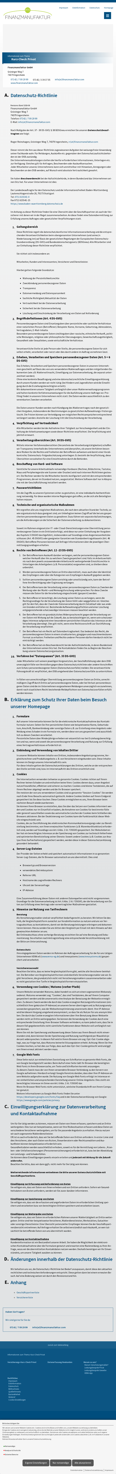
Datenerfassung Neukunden (60, 1362)
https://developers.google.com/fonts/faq (38, 1096)
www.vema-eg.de (50, 956)
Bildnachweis (13, 1389)
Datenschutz (95, 7)
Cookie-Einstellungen (17, 1400)
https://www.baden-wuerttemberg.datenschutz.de (37, 203)
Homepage (108, 7)
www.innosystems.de (90, 956)
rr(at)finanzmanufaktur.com (83, 141)
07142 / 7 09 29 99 (28, 118)
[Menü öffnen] (107, 15)
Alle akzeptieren (83, 1462)
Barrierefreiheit (14, 1394)
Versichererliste (25, 1297)
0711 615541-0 (22, 196)
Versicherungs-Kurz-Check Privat (22, 1362)
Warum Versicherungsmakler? (96, 1365)
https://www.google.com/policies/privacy (38, 1100)
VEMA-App (88, 1373)
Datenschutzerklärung (94, 1470)
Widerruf (11, 1397)
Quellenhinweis (14, 1391)
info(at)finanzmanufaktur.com (34, 121)
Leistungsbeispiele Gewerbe (95, 1370)
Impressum (109, 1470)
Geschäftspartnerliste (28, 1292)
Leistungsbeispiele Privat (94, 1367)
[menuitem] (22, 1368)
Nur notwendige (61, 1462)
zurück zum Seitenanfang (58, 1345)
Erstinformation (77, 1470)
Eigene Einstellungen (36, 1462)
